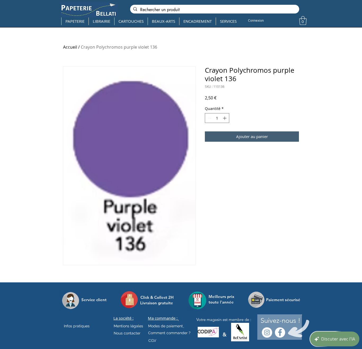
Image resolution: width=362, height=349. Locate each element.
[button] (303, 20)
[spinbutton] (217, 118)
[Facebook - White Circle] (280, 332)
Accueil (70, 47)
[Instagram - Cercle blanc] (267, 332)
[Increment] (225, 118)
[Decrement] (209, 118)
